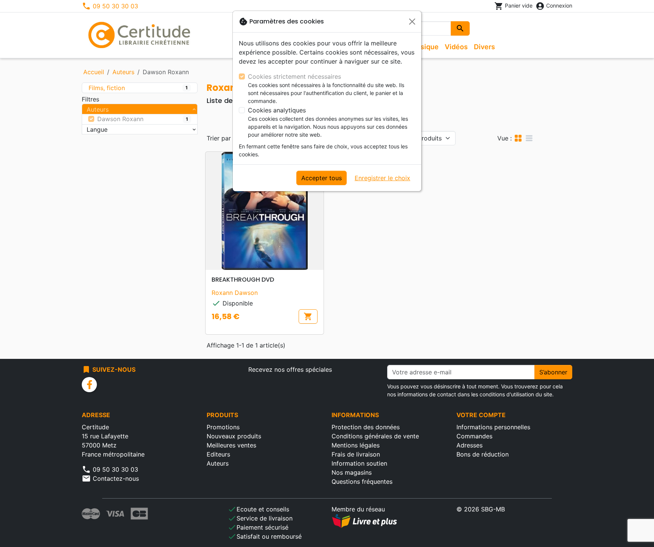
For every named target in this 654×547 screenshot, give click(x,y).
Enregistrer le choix (382, 178)
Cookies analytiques (277, 110)
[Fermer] (412, 22)
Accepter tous (321, 178)
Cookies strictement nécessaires (294, 76)
